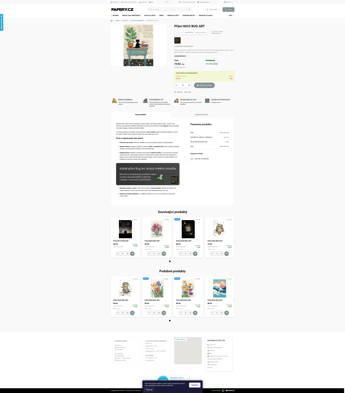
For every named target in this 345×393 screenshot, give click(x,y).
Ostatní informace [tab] (201, 115)
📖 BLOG (209, 367)
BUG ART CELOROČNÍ (202, 159)
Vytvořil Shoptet (216, 390)
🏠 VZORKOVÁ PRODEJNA (128, 2)
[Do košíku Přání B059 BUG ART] (195, 313)
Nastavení (149, 390)
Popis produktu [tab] (140, 115)
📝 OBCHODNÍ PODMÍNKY (214, 359)
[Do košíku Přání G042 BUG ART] (226, 253)
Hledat (189, 9)
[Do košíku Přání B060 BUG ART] (164, 313)
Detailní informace (179, 56)
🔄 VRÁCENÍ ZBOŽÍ (212, 362)
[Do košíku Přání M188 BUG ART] (195, 253)
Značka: (216, 33)
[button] (169, 261)
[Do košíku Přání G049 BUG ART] (132, 313)
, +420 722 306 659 (160, 351)
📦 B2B (151, 2)
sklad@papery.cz (150, 351)
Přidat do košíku (205, 85)
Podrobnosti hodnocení (200, 32)
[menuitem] (115, 15)
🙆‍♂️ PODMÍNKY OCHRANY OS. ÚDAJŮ (217, 356)
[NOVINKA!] (188, 229)
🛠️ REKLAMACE (211, 364)
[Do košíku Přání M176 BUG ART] (132, 253)
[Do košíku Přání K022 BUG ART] (226, 313)
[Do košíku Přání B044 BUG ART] (164, 253)
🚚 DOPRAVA (142, 2)
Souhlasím (194, 385)
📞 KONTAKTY (115, 2)
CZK (229, 2)
